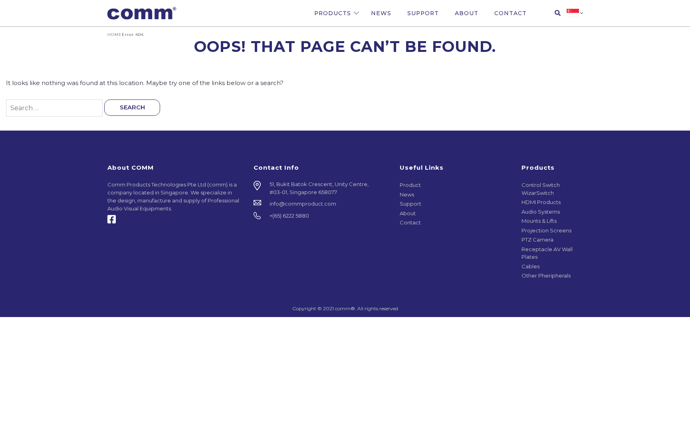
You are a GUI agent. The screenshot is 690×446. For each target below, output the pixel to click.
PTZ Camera (537, 239)
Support (423, 13)
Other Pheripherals (546, 275)
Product (410, 185)
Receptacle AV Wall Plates (547, 253)
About (466, 13)
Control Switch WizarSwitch (540, 189)
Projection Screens (546, 230)
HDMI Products (541, 202)
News (381, 13)
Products (332, 13)
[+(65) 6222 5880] (321, 216)
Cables (530, 266)
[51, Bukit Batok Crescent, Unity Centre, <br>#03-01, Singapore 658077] (321, 188)
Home (114, 34)
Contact (510, 13)
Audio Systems (540, 211)
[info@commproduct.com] (321, 204)
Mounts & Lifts (539, 221)
